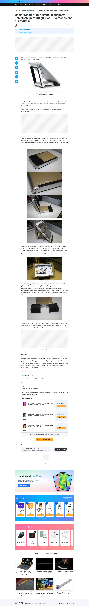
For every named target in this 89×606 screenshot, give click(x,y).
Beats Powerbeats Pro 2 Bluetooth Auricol (69, 510)
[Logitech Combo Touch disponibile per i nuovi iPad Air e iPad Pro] (25, 564)
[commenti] (68, 25)
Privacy (67, 601)
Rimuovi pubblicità (44, 52)
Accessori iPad (24, 10)
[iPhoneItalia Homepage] (24, 2)
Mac (26, 4)
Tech (55, 4)
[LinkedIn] (71, 603)
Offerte (59, 4)
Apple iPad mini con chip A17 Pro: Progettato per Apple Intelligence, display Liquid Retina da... (40, 404)
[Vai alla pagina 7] (46, 518)
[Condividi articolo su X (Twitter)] (16, 63)
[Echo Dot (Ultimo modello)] (59, 505)
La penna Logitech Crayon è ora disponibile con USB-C (64, 592)
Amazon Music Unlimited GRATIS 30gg (20, 510)
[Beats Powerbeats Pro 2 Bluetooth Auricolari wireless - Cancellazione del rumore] (69, 505)
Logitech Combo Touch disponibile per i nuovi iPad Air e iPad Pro (24, 573)
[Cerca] (18, 2)
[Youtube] (63, 603)
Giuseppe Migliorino (22, 24)
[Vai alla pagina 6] (45, 518)
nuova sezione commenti (26, 32)
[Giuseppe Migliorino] (16, 25)
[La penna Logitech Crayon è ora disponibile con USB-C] (64, 584)
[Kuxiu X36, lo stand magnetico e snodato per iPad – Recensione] (44, 584)
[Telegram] (69, 603)
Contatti (61, 601)
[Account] (73, 1)
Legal (64, 601)
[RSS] (73, 603)
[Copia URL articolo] (16, 81)
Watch (36, 4)
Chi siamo (56, 601)
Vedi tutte (67, 499)
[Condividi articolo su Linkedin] (16, 67)
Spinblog (31, 602)
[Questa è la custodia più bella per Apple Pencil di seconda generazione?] (25, 584)
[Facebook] (59, 603)
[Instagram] (65, 603)
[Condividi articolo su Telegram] (16, 72)
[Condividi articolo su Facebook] (16, 58)
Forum (50, 4)
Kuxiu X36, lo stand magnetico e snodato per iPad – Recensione (44, 592)
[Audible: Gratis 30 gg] (30, 505)
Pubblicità (72, 601)
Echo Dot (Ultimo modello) (60, 510)
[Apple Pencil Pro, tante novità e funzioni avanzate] (64, 564)
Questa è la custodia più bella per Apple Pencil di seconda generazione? (25, 593)
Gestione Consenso (42, 603)
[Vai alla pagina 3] (42, 518)
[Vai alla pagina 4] (43, 518)
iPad (21, 4)
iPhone (16, 4)
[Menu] (16, 2)
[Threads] (67, 603)
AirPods (31, 4)
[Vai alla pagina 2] (44, 547)
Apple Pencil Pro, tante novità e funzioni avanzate (64, 572)
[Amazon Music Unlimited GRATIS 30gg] (20, 505)
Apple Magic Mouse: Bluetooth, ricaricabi (50, 510)
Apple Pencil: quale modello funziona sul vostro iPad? (44, 572)
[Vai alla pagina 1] (39, 518)
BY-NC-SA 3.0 (34, 603)
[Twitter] (61, 603)
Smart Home (44, 4)
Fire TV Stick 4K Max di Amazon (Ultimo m (40, 510)
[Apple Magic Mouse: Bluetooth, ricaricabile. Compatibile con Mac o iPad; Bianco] (50, 505)
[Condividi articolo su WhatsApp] (16, 76)
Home (16, 10)
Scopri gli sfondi (23, 485)
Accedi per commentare (61, 449)
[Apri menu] (31, 1)
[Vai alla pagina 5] (44, 518)
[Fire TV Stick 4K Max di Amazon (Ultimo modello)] (40, 505)
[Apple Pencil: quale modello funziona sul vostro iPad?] (44, 564)
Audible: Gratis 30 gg (30, 510)
